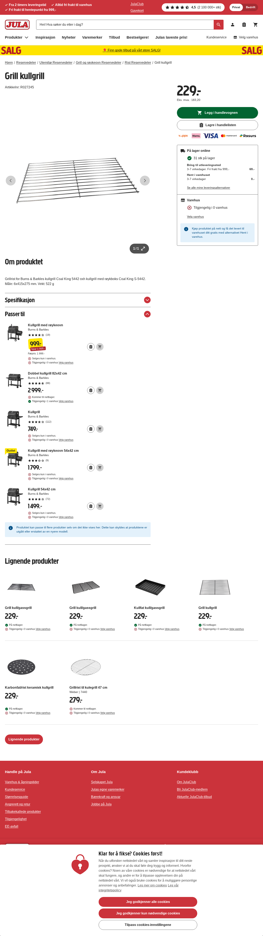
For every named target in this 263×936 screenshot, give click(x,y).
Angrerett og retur (17, 804)
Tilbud (114, 37)
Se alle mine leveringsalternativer (208, 187)
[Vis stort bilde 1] (78, 181)
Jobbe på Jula (101, 804)
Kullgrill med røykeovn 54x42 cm (66, 455)
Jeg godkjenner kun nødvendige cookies (148, 913)
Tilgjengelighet (16, 819)
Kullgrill (66, 417)
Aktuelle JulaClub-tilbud (194, 797)
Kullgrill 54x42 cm (66, 494)
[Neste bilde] (145, 181)
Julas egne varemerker (107, 789)
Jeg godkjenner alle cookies (148, 902)
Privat (236, 7)
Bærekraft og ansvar (105, 797)
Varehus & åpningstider (22, 782)
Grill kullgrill (163, 62)
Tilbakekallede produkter (23, 811)
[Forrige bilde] (11, 181)
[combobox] (130, 25)
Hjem (9, 62)
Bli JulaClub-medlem (192, 789)
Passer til (15, 314)
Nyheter (69, 37)
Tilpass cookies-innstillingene (148, 925)
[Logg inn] (233, 25)
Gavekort (137, 10)
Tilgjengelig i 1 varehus (52, 401)
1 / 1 (136, 248)
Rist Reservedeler (138, 62)
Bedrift (250, 7)
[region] (131, 890)
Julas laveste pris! (171, 37)
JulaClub (137, 4)
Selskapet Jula (102, 782)
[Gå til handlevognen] (256, 25)
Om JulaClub (186, 782)
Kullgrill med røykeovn (66, 330)
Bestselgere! (138, 37)
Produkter (13, 37)
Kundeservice (216, 37)
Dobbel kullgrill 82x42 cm (66, 378)
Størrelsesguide (16, 797)
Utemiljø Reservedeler (55, 62)
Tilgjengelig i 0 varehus (52, 362)
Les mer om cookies (152, 885)
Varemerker (92, 37)
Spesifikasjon (20, 300)
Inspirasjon (45, 37)
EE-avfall (11, 826)
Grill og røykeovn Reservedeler (98, 62)
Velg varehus (248, 37)
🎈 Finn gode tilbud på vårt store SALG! (131, 50)
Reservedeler (26, 62)
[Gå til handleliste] (244, 25)
